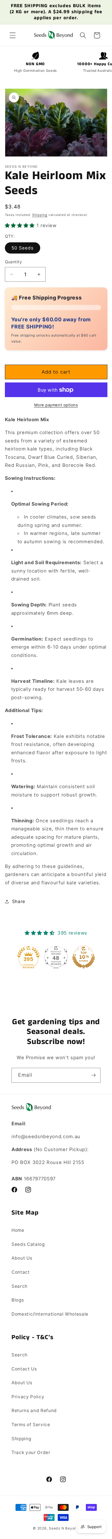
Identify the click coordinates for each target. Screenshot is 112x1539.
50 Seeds (22, 248)
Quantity (13, 261)
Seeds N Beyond (64, 1528)
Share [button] (18, 901)
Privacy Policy (27, 1396)
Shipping (39, 215)
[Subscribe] (93, 1075)
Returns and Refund (34, 1410)
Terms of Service (30, 1424)
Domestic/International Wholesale (49, 1314)
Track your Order (31, 1452)
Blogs (17, 1300)
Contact (20, 1272)
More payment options (56, 405)
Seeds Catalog (28, 1244)
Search (19, 1286)
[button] (13, 35)
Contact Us (24, 1369)
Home (17, 1230)
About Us (21, 1258)
